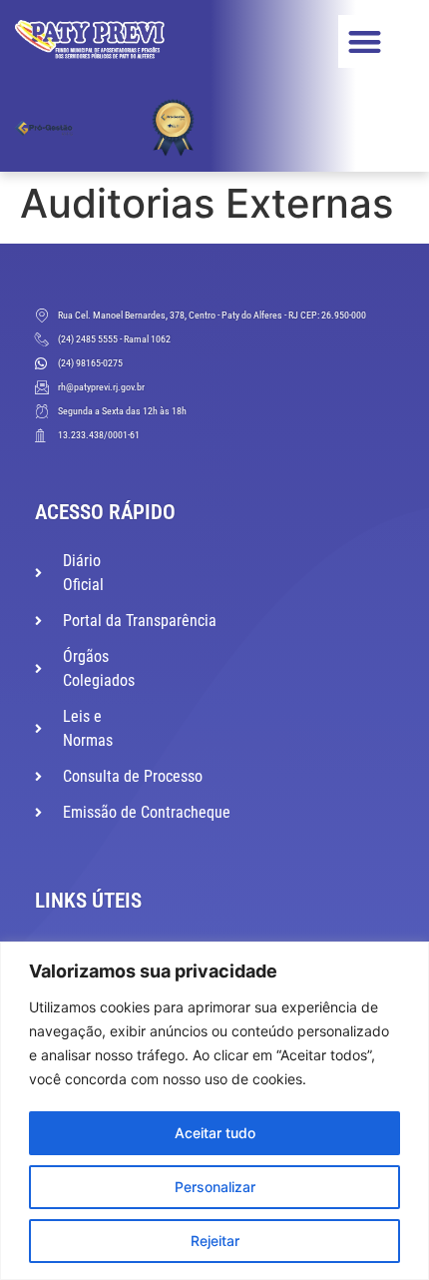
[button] (364, 41)
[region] (214, 1111)
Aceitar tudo (215, 1132)
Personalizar (215, 1186)
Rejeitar (215, 1240)
